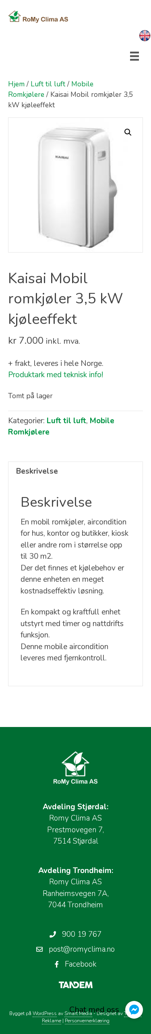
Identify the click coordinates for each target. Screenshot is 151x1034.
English (145, 36)
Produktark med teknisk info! (55, 375)
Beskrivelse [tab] (37, 471)
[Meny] (134, 56)
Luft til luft (48, 84)
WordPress (45, 1013)
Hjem (16, 84)
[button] (128, 132)
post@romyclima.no (82, 949)
